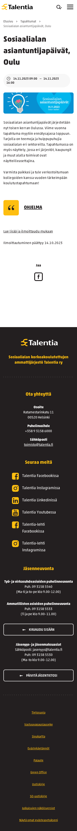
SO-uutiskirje (38, 796)
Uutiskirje (38, 784)
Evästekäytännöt (38, 748)
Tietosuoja (38, 712)
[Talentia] (17, 7)
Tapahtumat (28, 21)
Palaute (38, 760)
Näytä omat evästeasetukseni (38, 820)
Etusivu (8, 21)
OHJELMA (33, 207)
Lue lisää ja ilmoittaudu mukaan (28, 231)
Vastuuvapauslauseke (38, 724)
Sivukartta (38, 736)
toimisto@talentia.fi (38, 445)
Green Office (38, 772)
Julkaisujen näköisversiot (38, 808)
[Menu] (70, 7)
